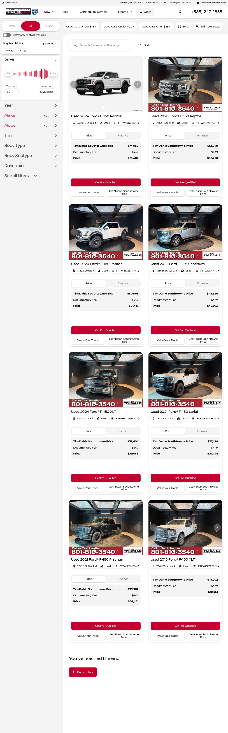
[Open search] (180, 12)
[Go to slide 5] (197, 107)
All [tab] (30, 26)
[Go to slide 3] (185, 107)
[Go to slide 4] (191, 107)
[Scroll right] (139, 123)
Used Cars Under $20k (119, 26)
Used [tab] (49, 26)
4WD (185, 26)
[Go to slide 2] (109, 107)
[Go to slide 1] (103, 107)
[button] (74, 84)
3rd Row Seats (210, 26)
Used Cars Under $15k (81, 26)
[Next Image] (137, 84)
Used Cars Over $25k (156, 26)
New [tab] (12, 26)
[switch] (24, 35)
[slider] (8, 73)
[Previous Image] (74, 84)
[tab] (89, 135)
